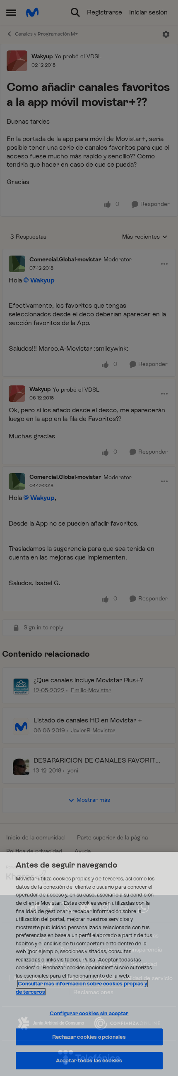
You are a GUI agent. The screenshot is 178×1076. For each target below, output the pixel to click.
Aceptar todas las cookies (89, 1060)
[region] (89, 964)
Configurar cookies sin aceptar (89, 1013)
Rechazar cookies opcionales (89, 1037)
